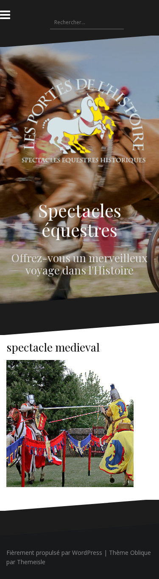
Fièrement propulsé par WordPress (54, 553)
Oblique (140, 553)
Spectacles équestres (79, 219)
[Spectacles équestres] (79, 129)
